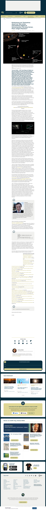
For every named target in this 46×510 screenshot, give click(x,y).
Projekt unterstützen (31, 12)
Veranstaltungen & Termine (27, 486)
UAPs (22, 392)
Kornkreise (14, 482)
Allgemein (5, 479)
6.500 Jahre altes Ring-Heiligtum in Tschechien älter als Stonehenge (9, 387)
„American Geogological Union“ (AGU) (17, 87)
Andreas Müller (13, 30)
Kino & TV (14, 481)
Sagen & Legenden (25, 481)
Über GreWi (42, 16)
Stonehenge (10, 391)
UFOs (24, 16)
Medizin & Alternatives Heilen (17, 486)
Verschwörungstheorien (26, 487)
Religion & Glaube (25, 480)
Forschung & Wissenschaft (7, 484)
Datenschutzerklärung (37, 480)
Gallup (20, 392)
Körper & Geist (15, 483)
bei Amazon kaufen (15, 440)
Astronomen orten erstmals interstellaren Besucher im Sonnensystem (22, 302)
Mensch (37, 16)
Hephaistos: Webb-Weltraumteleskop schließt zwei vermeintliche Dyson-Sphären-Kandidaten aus (36, 389)
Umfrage (25, 392)
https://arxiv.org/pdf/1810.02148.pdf (17, 222)
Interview (14, 480)
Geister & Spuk (6, 485)
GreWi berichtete (14, 177)
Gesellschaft (5, 487)
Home (4, 18)
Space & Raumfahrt (30, 16)
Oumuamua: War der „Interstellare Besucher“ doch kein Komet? (21, 283)
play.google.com (13, 469)
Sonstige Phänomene (18, 16)
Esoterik (5, 483)
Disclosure (5, 482)
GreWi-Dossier (15, 479)
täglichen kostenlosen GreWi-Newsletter (26, 107)
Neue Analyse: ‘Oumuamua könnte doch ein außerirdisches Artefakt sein (23, 281)
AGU (15, 309)
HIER (14, 107)
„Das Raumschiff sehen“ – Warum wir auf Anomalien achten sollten (22, 277)
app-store (13, 467)
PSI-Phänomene (10, 16)
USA (27, 392)
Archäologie (3, 16)
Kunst (14, 485)
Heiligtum (7, 391)
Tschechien (13, 391)
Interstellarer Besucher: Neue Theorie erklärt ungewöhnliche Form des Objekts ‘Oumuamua (28, 263)
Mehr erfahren (31, 413)
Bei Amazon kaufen (14, 457)
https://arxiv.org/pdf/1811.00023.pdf (17, 223)
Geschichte (5, 486)
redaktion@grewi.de (25, 13)
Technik (24, 484)
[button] (15, 341)
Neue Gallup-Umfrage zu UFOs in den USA (23, 388)
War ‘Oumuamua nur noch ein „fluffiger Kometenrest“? (20, 276)
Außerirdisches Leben (8, 18)
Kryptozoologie (15, 484)
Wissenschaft (19, 167)
